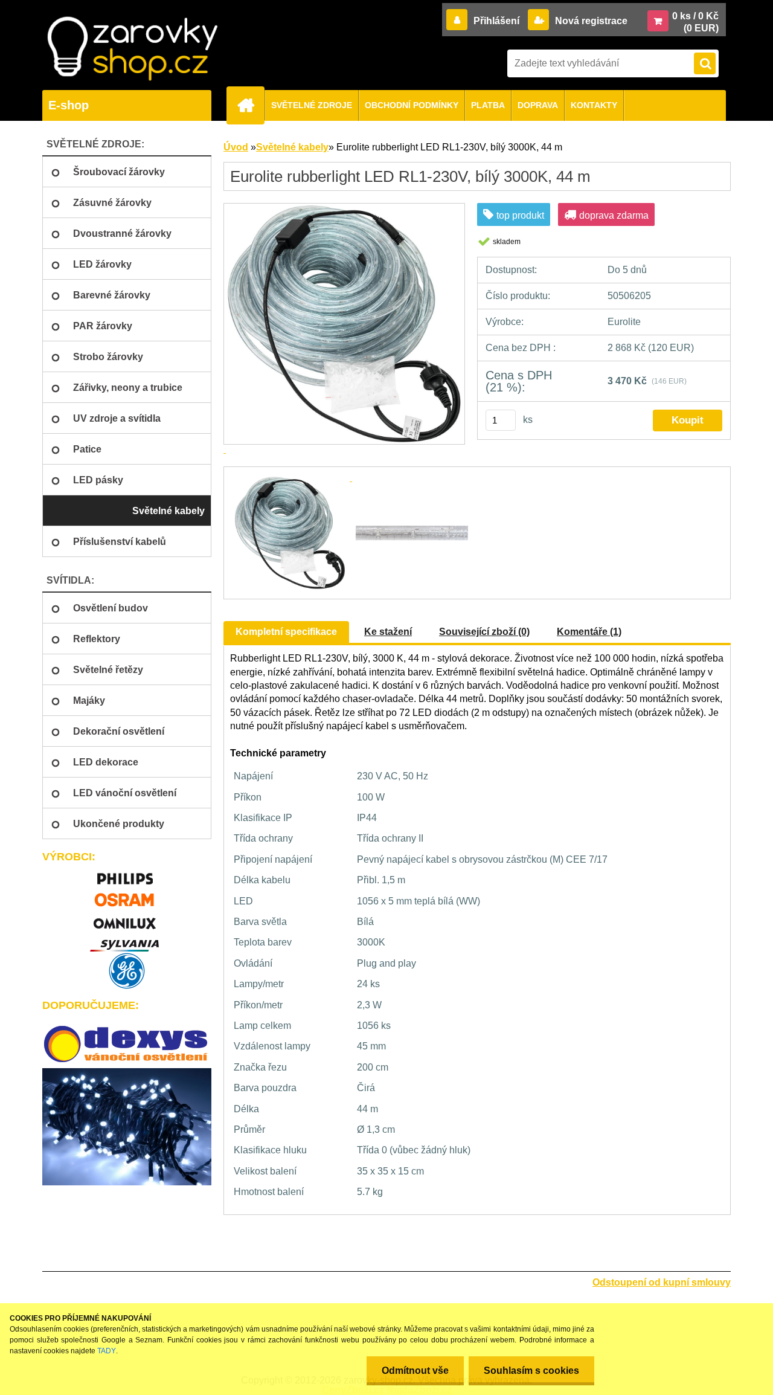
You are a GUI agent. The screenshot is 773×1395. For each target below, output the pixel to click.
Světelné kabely (292, 147)
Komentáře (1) (589, 632)
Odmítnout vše (415, 1370)
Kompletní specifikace (286, 632)
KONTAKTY (594, 105)
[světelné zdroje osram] (126, 895)
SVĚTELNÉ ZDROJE (311, 105)
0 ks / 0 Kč (695, 16)
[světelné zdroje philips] (126, 873)
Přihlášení (496, 21)
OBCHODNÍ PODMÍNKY (411, 105)
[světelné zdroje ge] (126, 971)
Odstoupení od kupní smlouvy (661, 1282)
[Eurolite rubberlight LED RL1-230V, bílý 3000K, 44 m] (291, 477)
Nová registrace (590, 21)
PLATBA (488, 105)
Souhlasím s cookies (531, 1370)
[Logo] (132, 48)
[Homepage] (251, 105)
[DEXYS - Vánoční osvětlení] (126, 1044)
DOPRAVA (538, 105)
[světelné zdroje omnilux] (126, 918)
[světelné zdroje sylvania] (126, 940)
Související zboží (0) (484, 632)
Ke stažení (388, 632)
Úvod (235, 147)
